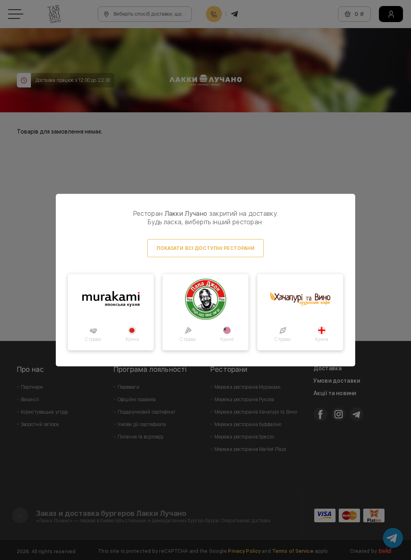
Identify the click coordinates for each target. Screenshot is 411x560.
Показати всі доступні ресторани (206, 248)
